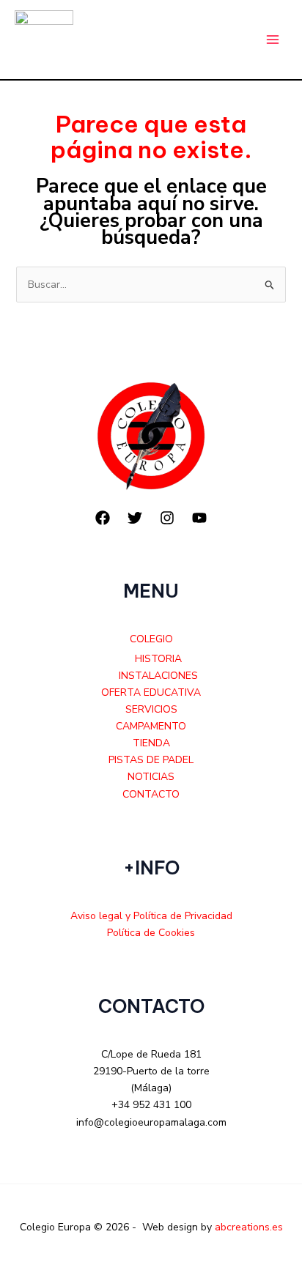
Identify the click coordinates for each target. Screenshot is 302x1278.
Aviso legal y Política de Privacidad (151, 916)
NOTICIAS (151, 777)
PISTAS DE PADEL (151, 760)
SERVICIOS (151, 709)
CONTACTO (151, 794)
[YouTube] (199, 517)
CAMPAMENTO (151, 726)
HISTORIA (158, 659)
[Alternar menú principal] (272, 40)
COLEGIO (151, 639)
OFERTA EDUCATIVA (151, 692)
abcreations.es (249, 1227)
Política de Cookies (151, 933)
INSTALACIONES (158, 676)
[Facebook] (102, 517)
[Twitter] (135, 517)
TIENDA (151, 743)
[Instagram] (167, 517)
